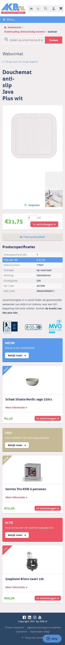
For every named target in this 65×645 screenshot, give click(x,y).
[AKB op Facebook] (25, 617)
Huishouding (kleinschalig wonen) (24, 31)
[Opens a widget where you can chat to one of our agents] (52, 639)
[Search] (45, 8)
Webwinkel (14, 27)
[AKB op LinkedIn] (30, 617)
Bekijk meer (15, 355)
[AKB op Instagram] (35, 617)
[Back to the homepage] (13, 9)
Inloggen (53, 8)
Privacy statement (14, 627)
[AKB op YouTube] (40, 617)
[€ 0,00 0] (60, 8)
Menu (11, 20)
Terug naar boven (34, 637)
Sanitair (52, 31)
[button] (44, 224)
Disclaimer (21, 631)
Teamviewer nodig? (40, 631)
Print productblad (34, 237)
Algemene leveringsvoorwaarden (44, 627)
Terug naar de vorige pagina (21, 61)
